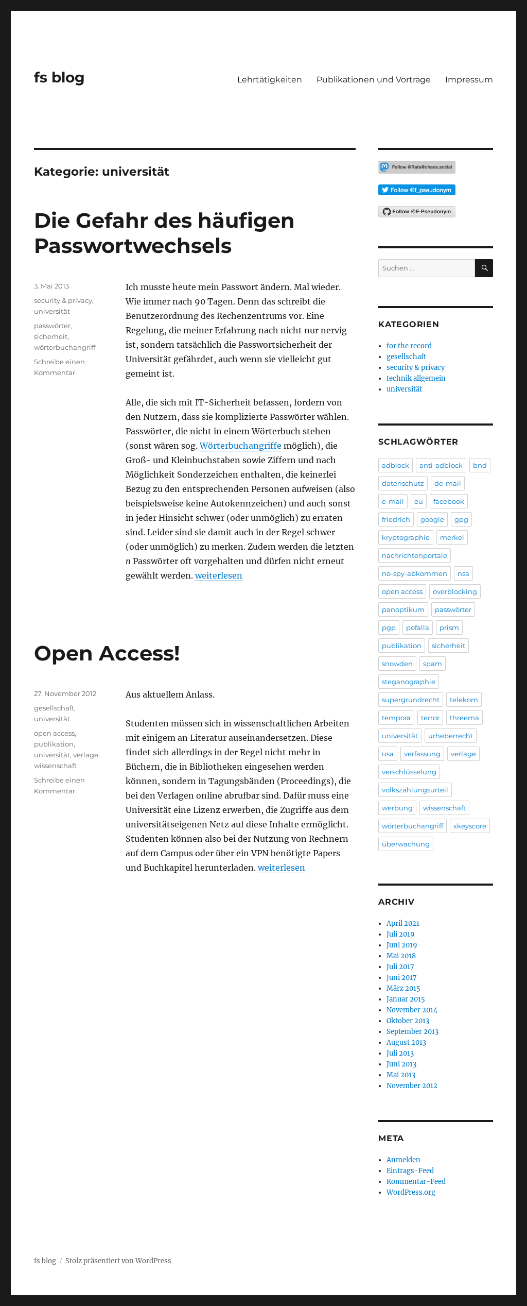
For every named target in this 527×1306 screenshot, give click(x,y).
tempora (396, 718)
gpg (461, 519)
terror (430, 718)
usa (388, 754)
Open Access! (107, 653)
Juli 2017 (400, 966)
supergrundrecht (411, 700)
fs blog (59, 77)
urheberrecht (450, 736)
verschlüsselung (409, 772)
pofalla (417, 627)
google (432, 519)
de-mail (447, 483)
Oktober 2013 (408, 1020)
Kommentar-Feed (416, 1181)
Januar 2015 (406, 999)
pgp (389, 627)
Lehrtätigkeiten (269, 79)
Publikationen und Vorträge (374, 79)
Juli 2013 (400, 1053)
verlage (85, 755)
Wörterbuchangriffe (241, 445)
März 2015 (403, 988)
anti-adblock (441, 465)
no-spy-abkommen (414, 573)
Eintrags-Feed (410, 1170)
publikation (54, 744)
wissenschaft (55, 765)
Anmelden (403, 1160)
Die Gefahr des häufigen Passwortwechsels (164, 233)
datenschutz (403, 483)
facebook (448, 501)
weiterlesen (218, 575)
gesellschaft (54, 708)
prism (449, 627)
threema (464, 718)
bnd (480, 465)
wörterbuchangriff (64, 347)
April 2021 (403, 923)
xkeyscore (469, 826)
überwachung (406, 844)
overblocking (455, 591)
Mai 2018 (401, 956)
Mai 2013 (401, 1075)
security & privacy (63, 300)
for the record (409, 346)
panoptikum (403, 609)
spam (432, 663)
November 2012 (412, 1085)
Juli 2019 (401, 934)
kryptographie (406, 537)
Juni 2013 (401, 1064)
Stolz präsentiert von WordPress (118, 1261)
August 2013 (406, 1042)
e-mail (393, 501)
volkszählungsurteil (415, 790)
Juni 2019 (402, 945)
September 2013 (412, 1031)
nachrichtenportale (414, 555)
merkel (452, 537)
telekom (464, 700)
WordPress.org (411, 1192)
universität (52, 311)
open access (54, 733)
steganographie (408, 681)
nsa (463, 573)
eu (418, 501)
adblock (395, 465)
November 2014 (412, 1010)
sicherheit (50, 336)
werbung (397, 808)
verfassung (422, 754)
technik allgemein (416, 378)
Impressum (469, 79)
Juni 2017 (402, 977)
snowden (397, 663)
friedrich (396, 519)
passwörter (52, 325)
